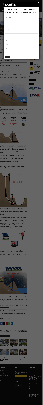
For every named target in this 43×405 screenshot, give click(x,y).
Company (7, 29)
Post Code (7, 52)
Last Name (7, 25)
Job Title (7, 32)
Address (6, 40)
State (6, 48)
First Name (7, 21)
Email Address (8, 17)
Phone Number (8, 36)
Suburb (6, 44)
